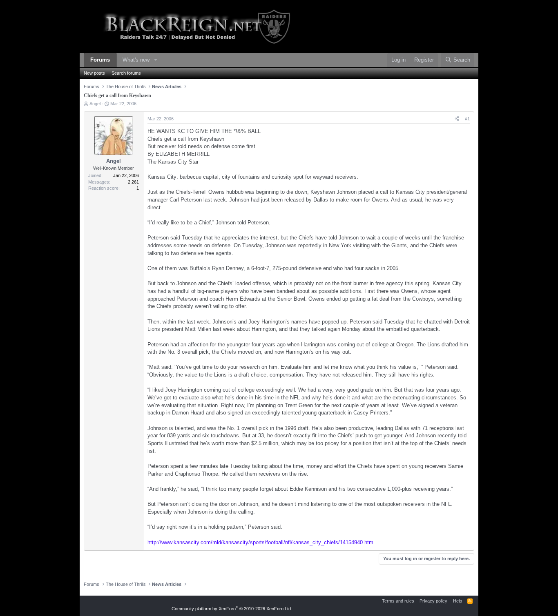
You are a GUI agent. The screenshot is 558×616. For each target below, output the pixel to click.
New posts (94, 73)
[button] (155, 60)
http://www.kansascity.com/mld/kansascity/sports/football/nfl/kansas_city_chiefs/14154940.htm (260, 542)
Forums (100, 60)
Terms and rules (398, 600)
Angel (94, 103)
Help (457, 600)
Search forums (126, 73)
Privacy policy (433, 600)
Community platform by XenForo (232, 608)
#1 (467, 118)
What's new (136, 60)
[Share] (457, 119)
